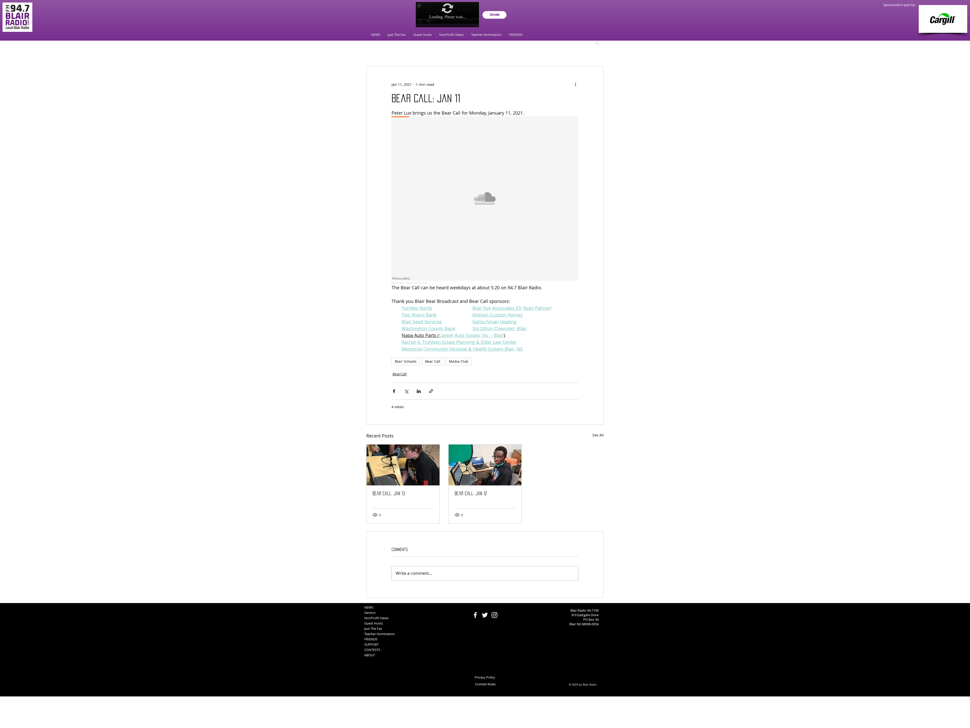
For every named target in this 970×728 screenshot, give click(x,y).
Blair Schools (406, 361)
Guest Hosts (373, 623)
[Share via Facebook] (394, 391)
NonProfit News (376, 618)
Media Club (458, 361)
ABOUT (369, 655)
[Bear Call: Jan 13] (403, 465)
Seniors (369, 612)
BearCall (400, 374)
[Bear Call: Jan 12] (485, 465)
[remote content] (485, 200)
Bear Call (432, 361)
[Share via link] (431, 391)
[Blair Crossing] (943, 19)
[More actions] (575, 84)
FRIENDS (370, 639)
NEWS (368, 607)
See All (598, 435)
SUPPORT (371, 644)
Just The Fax (373, 628)
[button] (597, 43)
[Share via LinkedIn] (418, 391)
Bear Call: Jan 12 (471, 493)
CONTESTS (372, 649)
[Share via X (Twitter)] (406, 391)
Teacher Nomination (379, 634)
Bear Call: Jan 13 (389, 493)
